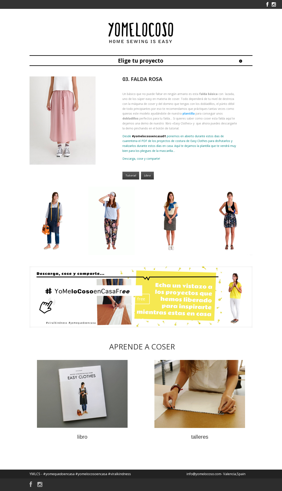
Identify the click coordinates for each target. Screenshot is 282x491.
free (141, 299)
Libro (147, 175)
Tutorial (130, 175)
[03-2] (63, 163)
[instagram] (274, 5)
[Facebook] (267, 5)
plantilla (188, 113)
